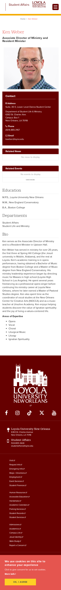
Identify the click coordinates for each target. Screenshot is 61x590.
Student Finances (17, 485)
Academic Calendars (18, 505)
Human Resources (17, 492)
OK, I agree (20, 582)
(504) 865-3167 (12, 130)
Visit (11, 460)
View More (30, 180)
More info (10, 574)
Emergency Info (16, 469)
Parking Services (16, 509)
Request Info (14, 464)
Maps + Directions (17, 473)
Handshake (14, 501)
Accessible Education (18, 497)
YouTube (54, 412)
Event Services (15, 481)
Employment (14, 477)
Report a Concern (17, 545)
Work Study (14, 541)
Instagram (17, 412)
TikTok (29, 412)
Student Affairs (19, 5)
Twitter (41, 412)
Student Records (16, 513)
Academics (14, 529)
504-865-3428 (17, 443)
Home (22, 19)
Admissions (14, 524)
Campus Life (14, 533)
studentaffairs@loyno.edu (22, 446)
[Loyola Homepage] (30, 385)
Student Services (16, 517)
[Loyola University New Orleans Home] (39, 4)
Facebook (6, 412)
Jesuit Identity (15, 537)
